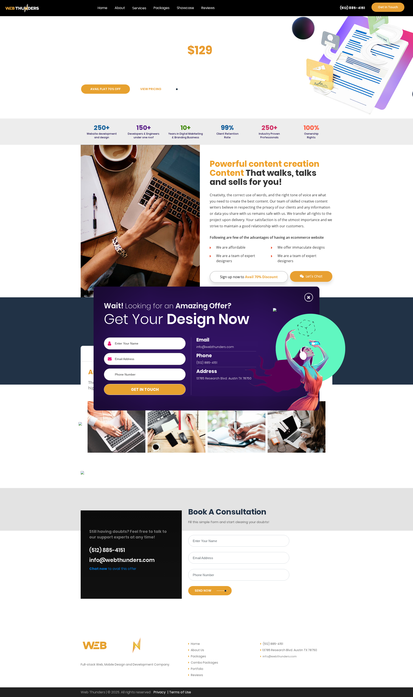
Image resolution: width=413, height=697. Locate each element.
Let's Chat (313, 276)
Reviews (208, 7)
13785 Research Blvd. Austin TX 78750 (289, 650)
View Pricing (150, 89)
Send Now (203, 590)
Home (102, 7)
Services (139, 8)
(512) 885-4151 (352, 7)
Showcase (185, 7)
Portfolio (196, 669)
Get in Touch (145, 389)
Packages (162, 7)
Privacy (160, 692)
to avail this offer (112, 568)
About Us (197, 650)
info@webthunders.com (122, 560)
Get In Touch (388, 7)
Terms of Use (180, 692)
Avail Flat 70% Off (105, 89)
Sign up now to (249, 276)
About (120, 7)
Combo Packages (204, 662)
